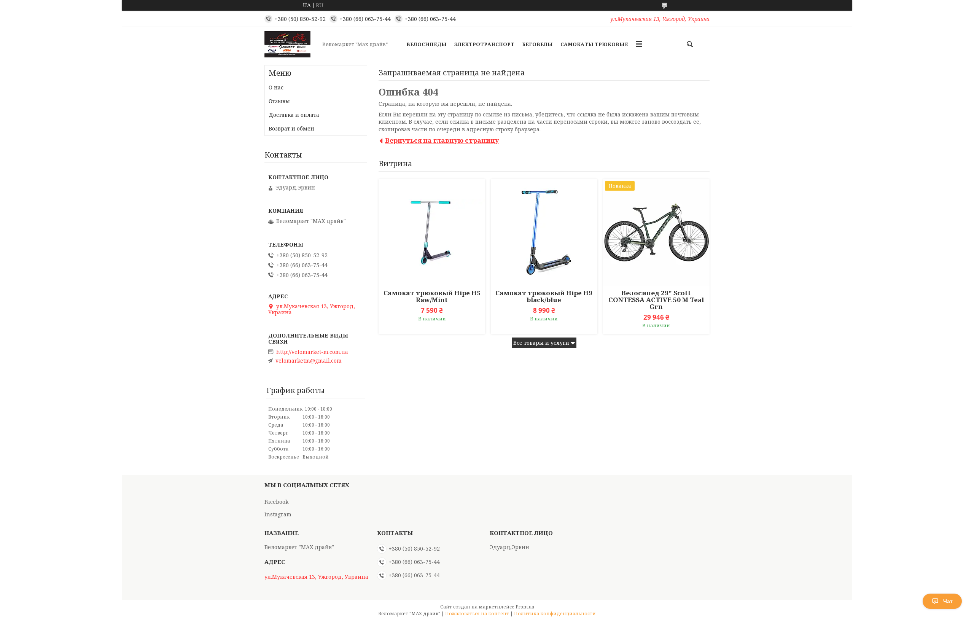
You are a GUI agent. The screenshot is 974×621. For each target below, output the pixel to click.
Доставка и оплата (294, 114)
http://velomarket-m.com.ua (312, 352)
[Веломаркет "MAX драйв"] (291, 44)
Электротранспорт (484, 44)
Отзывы (279, 101)
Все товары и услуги (541, 342)
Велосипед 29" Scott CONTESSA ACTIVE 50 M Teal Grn (656, 300)
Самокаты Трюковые (594, 44)
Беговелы (537, 44)
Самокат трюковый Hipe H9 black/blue (543, 296)
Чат (948, 601)
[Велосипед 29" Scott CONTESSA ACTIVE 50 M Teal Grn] (656, 232)
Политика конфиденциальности (555, 613)
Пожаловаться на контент (477, 613)
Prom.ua (525, 606)
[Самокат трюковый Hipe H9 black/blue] (544, 232)
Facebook (276, 501)
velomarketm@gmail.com (308, 361)
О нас (276, 87)
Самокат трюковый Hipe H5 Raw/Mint (432, 296)
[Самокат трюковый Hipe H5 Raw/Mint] (432, 232)
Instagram (277, 514)
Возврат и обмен (291, 128)
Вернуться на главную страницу (442, 140)
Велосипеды (426, 44)
